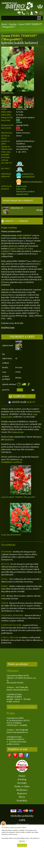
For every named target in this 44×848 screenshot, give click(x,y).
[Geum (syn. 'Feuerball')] (20, 517)
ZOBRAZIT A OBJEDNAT (16, 221)
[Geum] (20, 480)
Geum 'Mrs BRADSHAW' (11, 535)
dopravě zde (18, 432)
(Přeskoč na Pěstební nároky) (11, 231)
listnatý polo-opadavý (25, 191)
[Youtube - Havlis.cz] (15, 756)
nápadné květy (22, 194)
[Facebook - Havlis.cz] (27, 756)
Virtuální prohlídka (22, 707)
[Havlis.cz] (17, 6)
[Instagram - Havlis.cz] (21, 756)
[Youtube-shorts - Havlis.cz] (9, 756)
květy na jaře (21, 186)
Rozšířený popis (7, 327)
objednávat (9, 439)
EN (40, 13)
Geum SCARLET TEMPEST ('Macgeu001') (18, 497)
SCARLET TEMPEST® (17, 248)
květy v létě (20, 189)
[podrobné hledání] (19, 13)
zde (20, 459)
